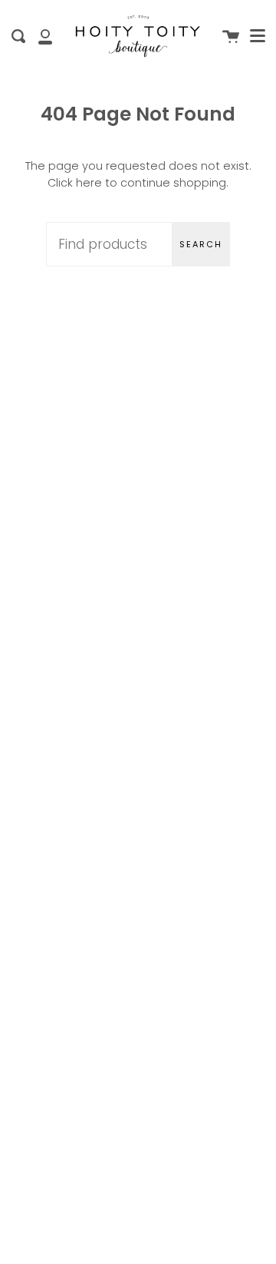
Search (200, 244)
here (89, 182)
